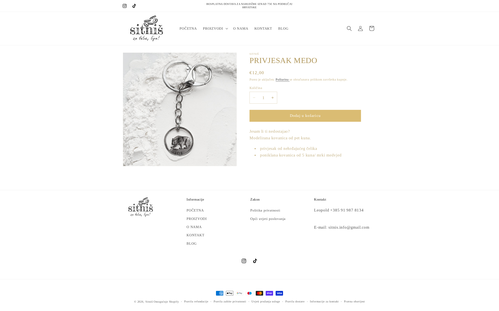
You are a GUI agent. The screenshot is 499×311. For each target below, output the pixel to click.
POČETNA (195, 210)
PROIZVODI (197, 219)
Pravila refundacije (196, 301)
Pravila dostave (295, 301)
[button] (215, 28)
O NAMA (194, 227)
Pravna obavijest (354, 301)
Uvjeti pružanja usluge (265, 301)
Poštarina (282, 79)
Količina (256, 88)
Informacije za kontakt (324, 301)
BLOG (192, 243)
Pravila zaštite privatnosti (230, 301)
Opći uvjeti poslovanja (268, 219)
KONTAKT (195, 235)
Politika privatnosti (265, 210)
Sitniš (149, 301)
